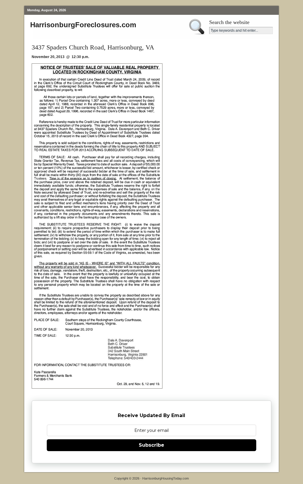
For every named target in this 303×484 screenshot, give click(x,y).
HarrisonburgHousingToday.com (165, 478)
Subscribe (151, 445)
